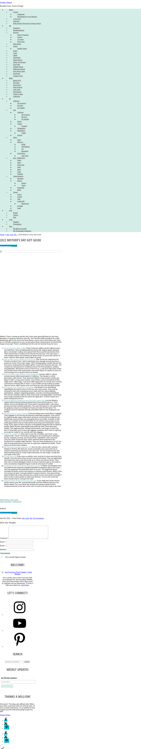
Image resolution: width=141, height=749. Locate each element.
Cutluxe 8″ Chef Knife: (12, 434)
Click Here (25, 585)
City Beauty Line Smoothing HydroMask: (19, 387)
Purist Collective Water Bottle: (15, 348)
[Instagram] (19, 614)
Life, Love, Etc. (11, 235)
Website (3, 549)
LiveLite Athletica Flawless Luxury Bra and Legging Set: (24, 400)
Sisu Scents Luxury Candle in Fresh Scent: (20, 359)
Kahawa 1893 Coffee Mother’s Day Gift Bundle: (21, 374)
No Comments (38, 518)
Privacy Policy (5, 715)
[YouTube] (19, 630)
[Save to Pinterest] (6, 727)
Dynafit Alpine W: (10, 456)
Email (2, 546)
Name (2, 542)
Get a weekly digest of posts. (15, 557)
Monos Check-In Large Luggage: (16, 413)
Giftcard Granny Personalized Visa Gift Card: (20, 481)
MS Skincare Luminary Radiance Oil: (17, 447)
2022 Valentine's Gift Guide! (10, 502)
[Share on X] (5, 724)
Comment (4, 538)
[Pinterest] (19, 646)
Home (2, 235)
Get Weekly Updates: (9, 678)
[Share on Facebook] (5, 720)
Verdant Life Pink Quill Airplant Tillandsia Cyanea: (22, 466)
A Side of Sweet (6, 2)
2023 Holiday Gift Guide (9, 500)
